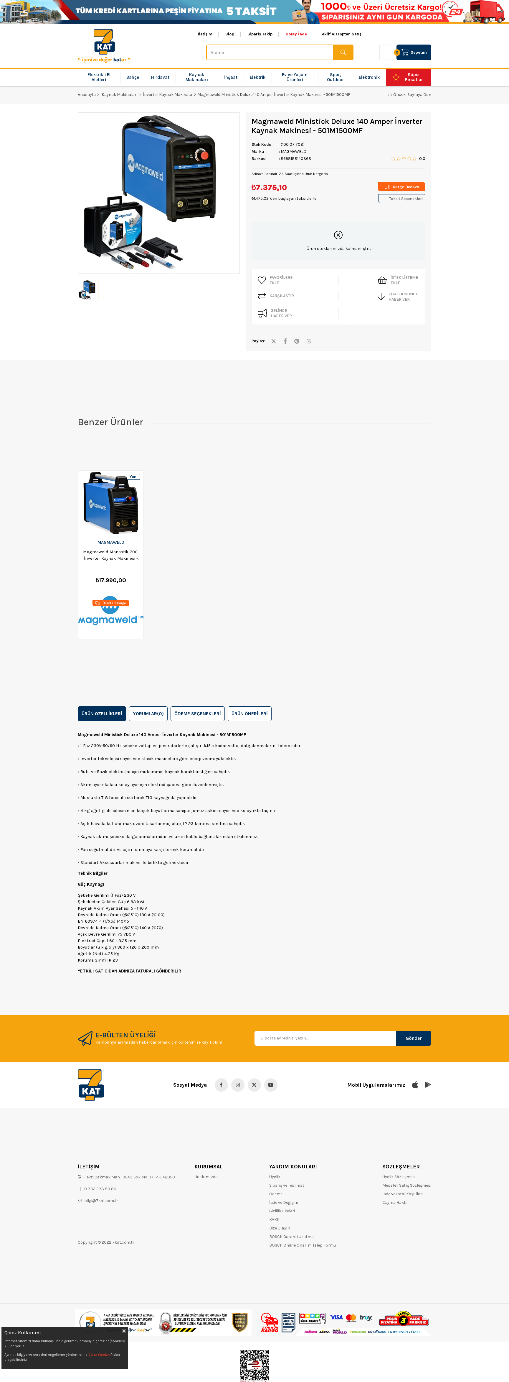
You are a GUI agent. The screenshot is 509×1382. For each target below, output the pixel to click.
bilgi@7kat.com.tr (101, 1200)
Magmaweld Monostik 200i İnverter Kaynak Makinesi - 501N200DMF (110, 555)
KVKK (274, 1219)
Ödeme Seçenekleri (197, 713)
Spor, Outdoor (335, 77)
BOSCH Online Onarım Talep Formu (302, 1245)
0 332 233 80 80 (100, 1188)
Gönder (414, 1038)
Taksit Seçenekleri (406, 198)
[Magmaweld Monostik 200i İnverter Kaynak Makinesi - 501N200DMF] (110, 503)
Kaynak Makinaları (197, 77)
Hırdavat (160, 77)
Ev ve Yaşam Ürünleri (295, 77)
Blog (229, 34)
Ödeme (275, 1193)
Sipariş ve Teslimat (286, 1185)
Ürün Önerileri (250, 713)
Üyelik (274, 1176)
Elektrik (258, 77)
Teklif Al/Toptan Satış (340, 34)
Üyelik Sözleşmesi (399, 1176)
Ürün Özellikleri (102, 713)
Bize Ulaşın (279, 1228)
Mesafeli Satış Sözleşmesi (406, 1185)
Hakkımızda (206, 1176)
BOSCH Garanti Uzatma (291, 1236)
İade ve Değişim (283, 1202)
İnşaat (230, 77)
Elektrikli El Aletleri (98, 77)
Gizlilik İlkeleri (282, 1211)
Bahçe (132, 77)
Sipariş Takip (259, 34)
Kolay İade (296, 34)
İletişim (205, 34)
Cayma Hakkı (395, 1202)
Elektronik (369, 77)
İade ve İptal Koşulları (403, 1193)
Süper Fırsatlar (414, 77)
